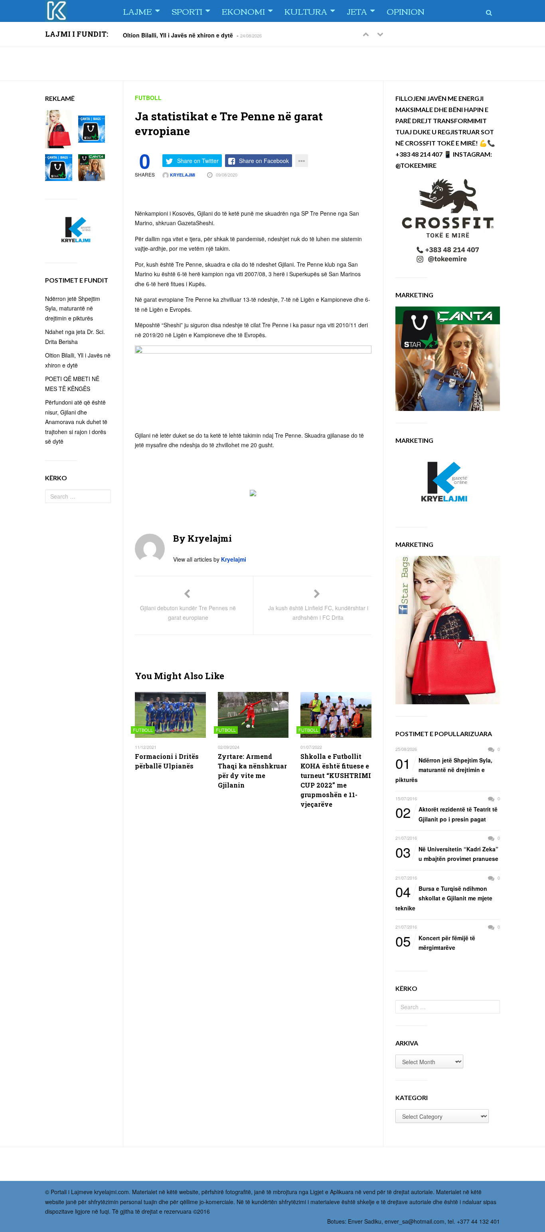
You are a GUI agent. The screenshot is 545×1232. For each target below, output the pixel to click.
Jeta (357, 11)
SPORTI (187, 11)
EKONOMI (243, 11)
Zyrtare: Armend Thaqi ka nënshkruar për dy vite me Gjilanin (252, 770)
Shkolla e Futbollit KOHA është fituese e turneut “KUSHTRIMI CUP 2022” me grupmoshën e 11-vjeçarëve (335, 780)
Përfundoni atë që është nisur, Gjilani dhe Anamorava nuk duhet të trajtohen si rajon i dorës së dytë (76, 421)
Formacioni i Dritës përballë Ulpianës (167, 761)
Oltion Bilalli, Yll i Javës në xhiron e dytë (178, 35)
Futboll (148, 98)
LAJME (137, 11)
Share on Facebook (264, 161)
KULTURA (305, 11)
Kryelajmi (182, 175)
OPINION (406, 11)
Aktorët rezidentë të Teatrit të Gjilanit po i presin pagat (446, 813)
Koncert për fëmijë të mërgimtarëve (435, 942)
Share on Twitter (198, 161)
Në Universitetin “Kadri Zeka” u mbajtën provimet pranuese (446, 853)
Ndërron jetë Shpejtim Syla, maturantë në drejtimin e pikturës (443, 769)
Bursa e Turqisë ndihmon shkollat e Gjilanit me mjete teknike (443, 898)
